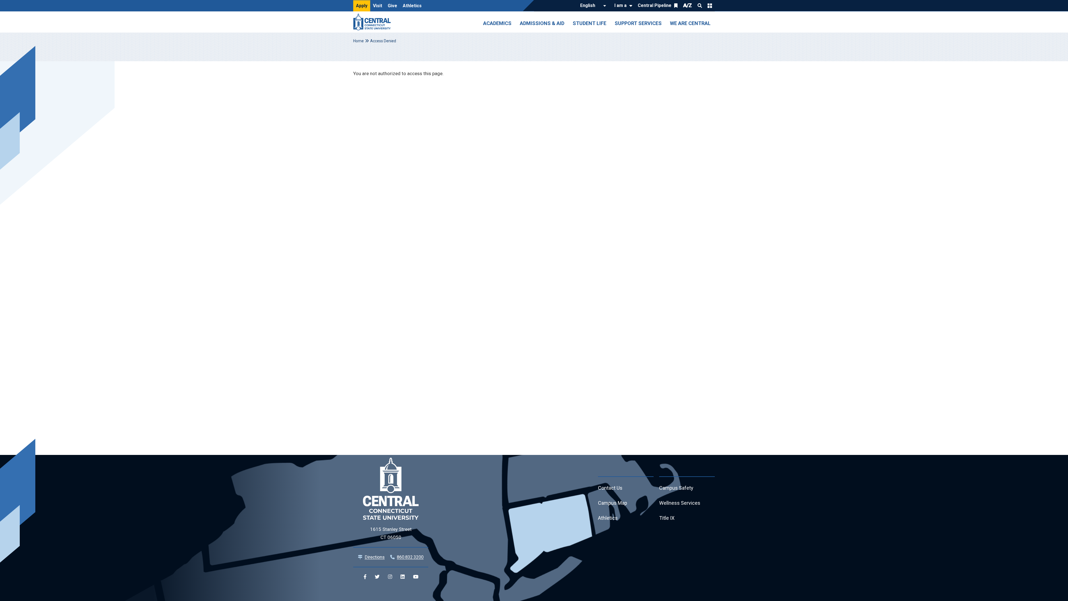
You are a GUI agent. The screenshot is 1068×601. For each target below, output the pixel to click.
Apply (361, 5)
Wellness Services (679, 503)
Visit (377, 5)
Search (700, 5)
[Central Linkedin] (402, 577)
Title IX (666, 518)
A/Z (687, 5)
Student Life (589, 23)
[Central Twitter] (377, 577)
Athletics (412, 5)
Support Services (638, 23)
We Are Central (690, 23)
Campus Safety (676, 488)
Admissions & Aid (542, 23)
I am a (620, 5)
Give (392, 5)
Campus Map (612, 503)
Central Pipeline (654, 5)
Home (358, 41)
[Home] (373, 22)
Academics (497, 23)
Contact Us (610, 488)
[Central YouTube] (415, 577)
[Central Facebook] (365, 577)
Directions (375, 557)
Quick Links (710, 5)
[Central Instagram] (390, 577)
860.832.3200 (410, 557)
